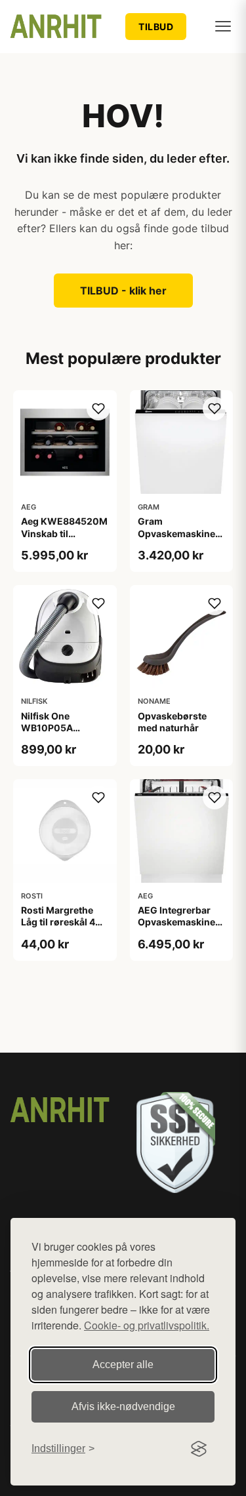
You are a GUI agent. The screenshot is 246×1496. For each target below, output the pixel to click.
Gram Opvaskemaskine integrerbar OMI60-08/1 (176, 539)
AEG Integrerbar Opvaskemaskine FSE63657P (176, 921)
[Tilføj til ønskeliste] (98, 408)
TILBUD (155, 26)
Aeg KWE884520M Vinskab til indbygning (64, 533)
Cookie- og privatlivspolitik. (146, 1325)
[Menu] (223, 26)
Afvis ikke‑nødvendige (123, 1406)
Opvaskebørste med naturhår (172, 721)
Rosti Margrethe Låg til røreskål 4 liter (58, 921)
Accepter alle (123, 1364)
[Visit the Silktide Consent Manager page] (199, 1449)
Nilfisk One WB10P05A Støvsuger (47, 727)
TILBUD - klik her (123, 290)
